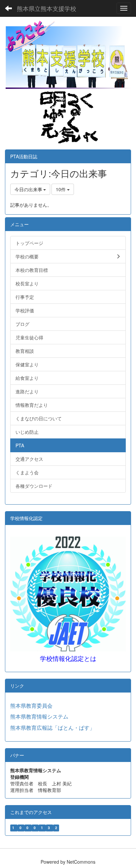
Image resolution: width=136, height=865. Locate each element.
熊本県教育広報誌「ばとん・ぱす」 (52, 727)
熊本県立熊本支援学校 (46, 8)
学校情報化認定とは (68, 658)
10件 (61, 189)
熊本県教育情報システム (39, 716)
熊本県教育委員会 (31, 705)
